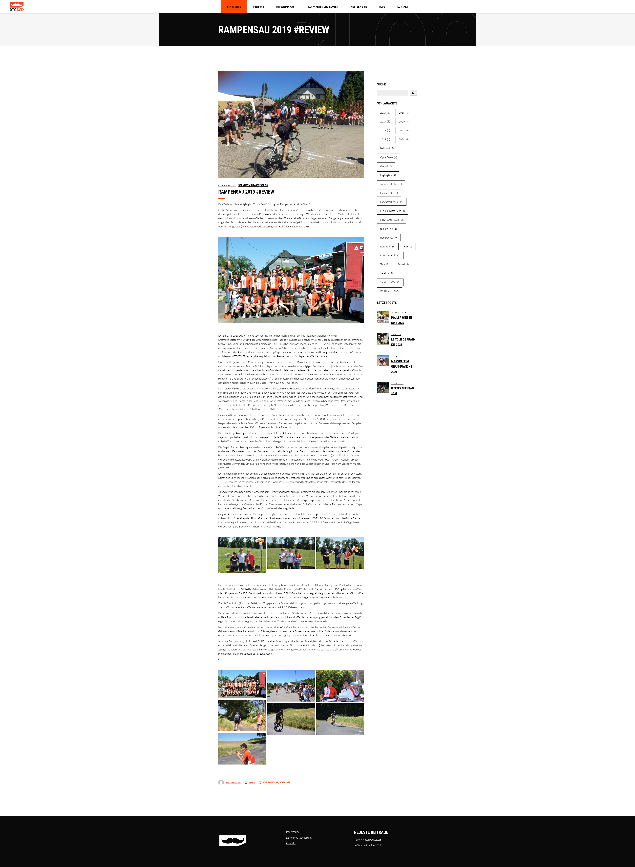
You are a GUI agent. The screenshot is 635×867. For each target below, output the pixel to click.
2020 (404, 121)
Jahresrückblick (391, 184)
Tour (384, 264)
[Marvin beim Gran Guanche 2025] (383, 360)
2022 (404, 130)
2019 (265, 782)
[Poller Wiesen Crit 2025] (383, 317)
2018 (404, 112)
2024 (404, 139)
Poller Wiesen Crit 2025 (367, 839)
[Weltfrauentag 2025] (383, 387)
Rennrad (387, 246)
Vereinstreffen (390, 282)
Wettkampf (284, 782)
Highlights (388, 175)
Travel (403, 264)
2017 (385, 112)
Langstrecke (389, 193)
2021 (385, 130)
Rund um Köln (390, 255)
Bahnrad (387, 148)
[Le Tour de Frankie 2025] (383, 338)
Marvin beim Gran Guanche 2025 (401, 366)
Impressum (292, 831)
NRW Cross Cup (391, 219)
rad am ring (388, 228)
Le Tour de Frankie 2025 (367, 845)
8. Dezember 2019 (227, 185)
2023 (385, 139)
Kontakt (291, 843)
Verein (264, 185)
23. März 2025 (397, 356)
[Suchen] (413, 93)
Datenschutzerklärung (299, 837)
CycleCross (388, 157)
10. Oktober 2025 (398, 312)
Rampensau (273, 782)
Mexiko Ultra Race (392, 210)
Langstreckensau (391, 201)
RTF (408, 246)
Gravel (386, 166)
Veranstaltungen (249, 185)
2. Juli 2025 (396, 334)
